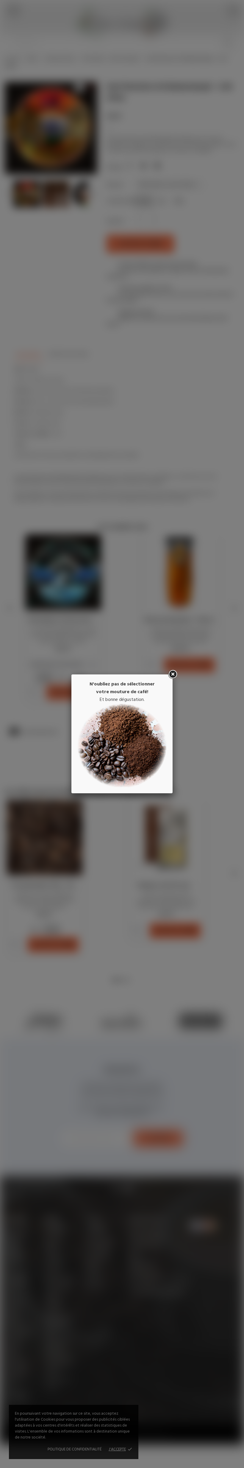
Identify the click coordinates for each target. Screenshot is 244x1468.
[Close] (172, 674)
